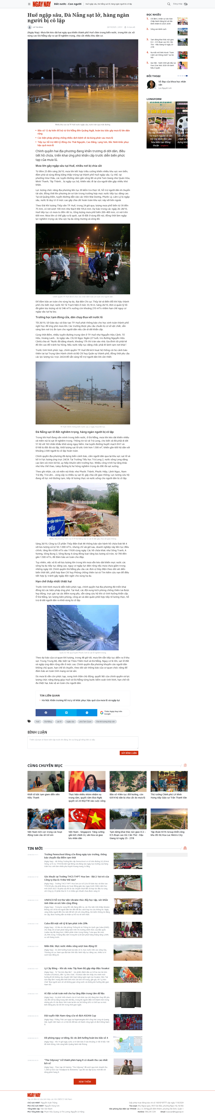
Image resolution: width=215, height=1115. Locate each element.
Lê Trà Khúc (38, 27)
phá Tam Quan (85, 721)
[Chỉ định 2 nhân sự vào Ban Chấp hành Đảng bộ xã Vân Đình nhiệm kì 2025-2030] (183, 21)
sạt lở (59, 721)
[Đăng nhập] (186, 4)
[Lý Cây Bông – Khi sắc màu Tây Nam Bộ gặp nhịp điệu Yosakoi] (128, 975)
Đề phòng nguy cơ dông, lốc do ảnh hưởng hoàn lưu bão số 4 (76, 1037)
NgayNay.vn (42, 4)
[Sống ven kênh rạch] (183, 31)
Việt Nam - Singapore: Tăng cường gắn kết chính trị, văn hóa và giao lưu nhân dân (86, 835)
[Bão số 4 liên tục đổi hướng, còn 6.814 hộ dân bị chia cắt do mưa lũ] (128, 781)
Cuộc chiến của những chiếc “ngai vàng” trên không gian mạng (173, 84)
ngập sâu (70, 721)
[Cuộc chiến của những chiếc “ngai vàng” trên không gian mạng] (152, 85)
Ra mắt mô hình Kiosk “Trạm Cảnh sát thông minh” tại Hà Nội (162, 55)
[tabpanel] (167, 86)
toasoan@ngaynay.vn (175, 1112)
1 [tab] (179, 75)
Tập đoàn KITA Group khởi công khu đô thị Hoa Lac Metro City (167, 833)
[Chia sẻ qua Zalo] (87, 712)
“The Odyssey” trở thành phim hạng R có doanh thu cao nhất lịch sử (76, 1062)
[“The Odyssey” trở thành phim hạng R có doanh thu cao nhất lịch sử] (128, 1067)
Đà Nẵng (48, 721)
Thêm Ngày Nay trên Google (113, 712)
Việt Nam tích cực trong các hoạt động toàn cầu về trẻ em (44, 833)
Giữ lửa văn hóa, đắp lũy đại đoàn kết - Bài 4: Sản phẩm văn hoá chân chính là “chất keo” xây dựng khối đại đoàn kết (161, 136)
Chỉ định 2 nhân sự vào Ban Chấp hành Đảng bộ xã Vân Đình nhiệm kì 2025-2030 (162, 21)
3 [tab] (183, 75)
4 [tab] (185, 75)
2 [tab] (181, 75)
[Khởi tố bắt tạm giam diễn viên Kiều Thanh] (45, 781)
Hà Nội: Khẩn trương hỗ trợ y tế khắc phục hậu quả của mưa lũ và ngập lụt (81, 700)
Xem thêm (85, 1081)
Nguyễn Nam (164, 91)
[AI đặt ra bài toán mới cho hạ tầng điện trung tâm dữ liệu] (128, 1000)
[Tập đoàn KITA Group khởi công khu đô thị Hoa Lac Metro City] (169, 819)
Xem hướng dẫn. (123, 723)
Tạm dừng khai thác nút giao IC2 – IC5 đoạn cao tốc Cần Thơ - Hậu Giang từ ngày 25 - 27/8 (162, 43)
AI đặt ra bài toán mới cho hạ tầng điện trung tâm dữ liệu (74, 993)
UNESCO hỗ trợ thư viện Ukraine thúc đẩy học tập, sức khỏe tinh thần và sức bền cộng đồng (76, 901)
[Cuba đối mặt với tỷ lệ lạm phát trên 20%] (128, 930)
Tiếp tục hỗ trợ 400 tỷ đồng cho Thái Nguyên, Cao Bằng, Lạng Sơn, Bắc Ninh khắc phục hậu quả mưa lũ (83, 144)
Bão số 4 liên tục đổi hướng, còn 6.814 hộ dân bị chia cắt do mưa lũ (127, 796)
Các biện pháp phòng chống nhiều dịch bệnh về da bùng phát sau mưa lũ (75, 137)
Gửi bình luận (129, 753)
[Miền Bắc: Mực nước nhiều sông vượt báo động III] (128, 953)
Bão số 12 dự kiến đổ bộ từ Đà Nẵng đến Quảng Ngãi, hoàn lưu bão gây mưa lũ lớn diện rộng (84, 132)
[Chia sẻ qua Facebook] (46, 712)
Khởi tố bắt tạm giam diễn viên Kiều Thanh (43, 796)
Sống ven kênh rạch (158, 29)
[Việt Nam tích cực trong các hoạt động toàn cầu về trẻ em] (45, 819)
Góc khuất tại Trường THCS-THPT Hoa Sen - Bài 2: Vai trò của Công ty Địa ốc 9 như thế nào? (76, 878)
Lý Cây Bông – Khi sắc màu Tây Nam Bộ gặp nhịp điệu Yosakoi (76, 968)
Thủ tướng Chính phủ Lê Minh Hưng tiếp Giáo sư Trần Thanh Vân (169, 796)
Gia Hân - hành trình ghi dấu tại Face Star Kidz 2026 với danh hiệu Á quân (163, 65)
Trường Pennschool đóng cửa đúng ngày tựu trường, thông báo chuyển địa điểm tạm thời (75, 856)
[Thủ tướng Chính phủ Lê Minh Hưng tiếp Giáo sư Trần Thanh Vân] (169, 781)
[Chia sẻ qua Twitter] (66, 712)
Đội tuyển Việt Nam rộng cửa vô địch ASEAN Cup (70, 1015)
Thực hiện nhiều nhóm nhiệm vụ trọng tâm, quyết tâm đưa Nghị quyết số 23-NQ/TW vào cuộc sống (87, 797)
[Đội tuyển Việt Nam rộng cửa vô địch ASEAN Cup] (128, 1022)
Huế (37, 721)
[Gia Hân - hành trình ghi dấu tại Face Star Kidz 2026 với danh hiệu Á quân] (183, 65)
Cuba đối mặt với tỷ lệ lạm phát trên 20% (65, 923)
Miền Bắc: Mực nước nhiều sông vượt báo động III (70, 946)
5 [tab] (187, 75)
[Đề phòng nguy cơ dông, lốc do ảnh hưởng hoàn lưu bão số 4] (128, 1044)
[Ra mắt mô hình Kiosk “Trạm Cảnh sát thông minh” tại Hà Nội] (183, 55)
